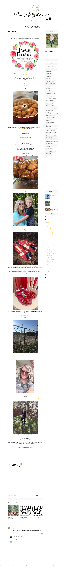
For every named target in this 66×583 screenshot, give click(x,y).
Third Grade (48, 141)
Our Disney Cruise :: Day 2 (50, 239)
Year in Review (48, 153)
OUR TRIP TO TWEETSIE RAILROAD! (54, 209)
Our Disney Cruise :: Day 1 (50, 237)
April (47, 225)
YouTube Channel (49, 155)
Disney (47, 83)
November (48, 267)
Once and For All (49, 257)
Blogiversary (48, 76)
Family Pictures (49, 92)
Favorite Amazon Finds (50, 93)
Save (37, 495)
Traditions (54, 141)
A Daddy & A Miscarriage (50, 247)
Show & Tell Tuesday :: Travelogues (51, 253)
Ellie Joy (47, 87)
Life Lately (48, 114)
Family (50, 90)
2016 (46, 218)
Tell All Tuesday (49, 137)
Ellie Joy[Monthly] (49, 88)
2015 (46, 216)
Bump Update (48, 80)
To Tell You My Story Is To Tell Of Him (52, 232)
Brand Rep (48, 78)
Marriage (26, 27)
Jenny (13, 527)
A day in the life (49, 68)
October (48, 265)
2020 (46, 273)
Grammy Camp (48, 107)
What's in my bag (49, 146)
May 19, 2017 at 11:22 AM (15, 528)
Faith (55, 88)
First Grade (48, 97)
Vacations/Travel (49, 143)
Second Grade (48, 132)
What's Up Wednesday (50, 148)
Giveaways (47, 105)
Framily (54, 98)
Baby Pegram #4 (49, 73)
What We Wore (54, 145)
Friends (47, 102)
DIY (46, 85)
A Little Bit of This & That (51, 70)
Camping (54, 80)
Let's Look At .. (48, 112)
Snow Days (48, 134)
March (48, 223)
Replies (12, 534)
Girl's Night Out (49, 103)
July (47, 264)
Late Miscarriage (36, 27)
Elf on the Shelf (52, 85)
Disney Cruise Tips (49, 255)
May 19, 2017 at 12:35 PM (17, 537)
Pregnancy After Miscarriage (49, 126)
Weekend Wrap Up (49, 228)
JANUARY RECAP (53, 194)
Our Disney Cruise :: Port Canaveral (51, 236)
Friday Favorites (13, 495)
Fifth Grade (48, 95)
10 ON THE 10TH (48, 66)
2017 (46, 219)
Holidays (54, 107)
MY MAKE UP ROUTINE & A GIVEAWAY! (25, 518)
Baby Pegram (48, 71)
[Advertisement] (51, 173)
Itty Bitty (47, 109)
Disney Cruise (52, 83)
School (53, 130)
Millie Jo (53, 117)
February (48, 222)
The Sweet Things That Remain (51, 139)
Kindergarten (54, 109)
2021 (46, 274)
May (47, 226)
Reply (41, 533)
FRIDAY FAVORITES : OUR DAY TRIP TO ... (12, 518)
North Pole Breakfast (50, 122)
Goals (52, 105)
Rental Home (53, 129)
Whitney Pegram (10, 33)
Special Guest (48, 135)
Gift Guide (53, 102)
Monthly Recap (48, 119)
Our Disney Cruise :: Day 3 (50, 241)
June (47, 262)
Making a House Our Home (50, 115)
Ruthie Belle (48, 130)
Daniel (52, 81)
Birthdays (48, 75)
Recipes (47, 129)
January (48, 220)
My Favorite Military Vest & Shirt (51, 234)
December (48, 268)
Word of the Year (49, 150)
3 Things (54, 66)
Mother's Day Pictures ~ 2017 (51, 245)
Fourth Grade (48, 98)
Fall (46, 90)
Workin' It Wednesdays (50, 151)
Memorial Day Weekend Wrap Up (51, 259)
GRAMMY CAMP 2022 (54, 201)
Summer (54, 135)
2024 (46, 277)
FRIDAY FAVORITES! (35, 517)
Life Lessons (54, 114)
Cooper (47, 81)
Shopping (54, 132)
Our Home (47, 124)
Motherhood (48, 120)
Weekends (47, 145)
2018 (46, 270)
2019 (46, 271)
